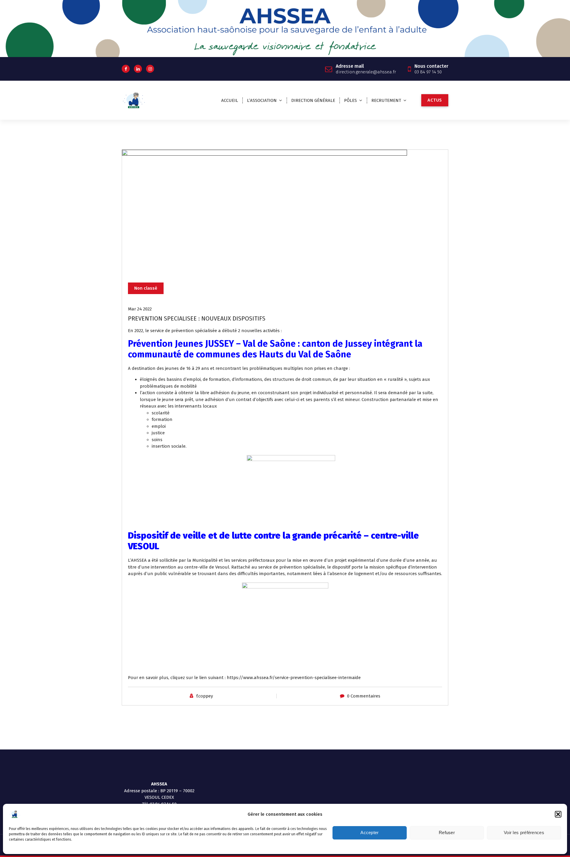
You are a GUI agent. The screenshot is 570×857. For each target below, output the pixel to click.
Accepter (369, 832)
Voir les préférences (524, 832)
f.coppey (204, 696)
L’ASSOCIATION (262, 100)
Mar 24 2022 (140, 309)
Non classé (145, 288)
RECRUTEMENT (386, 100)
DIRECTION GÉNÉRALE (313, 100)
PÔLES (350, 100)
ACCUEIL (229, 100)
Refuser (447, 832)
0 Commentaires (363, 696)
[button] (558, 814)
